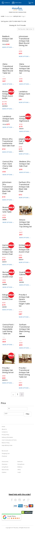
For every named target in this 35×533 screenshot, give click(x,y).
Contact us (7, 2)
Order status (18, 2)
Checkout (4, 456)
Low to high (13, 21)
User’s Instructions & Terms (9, 440)
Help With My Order (7, 445)
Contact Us (5, 432)
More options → (8, 47)
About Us (4, 429)
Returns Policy (6, 442)
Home (2, 16)
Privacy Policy (5, 434)
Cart (32, 2)
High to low (22, 21)
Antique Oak (17, 16)
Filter (27, 414)
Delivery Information (7, 437)
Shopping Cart (6, 453)
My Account (5, 451)
